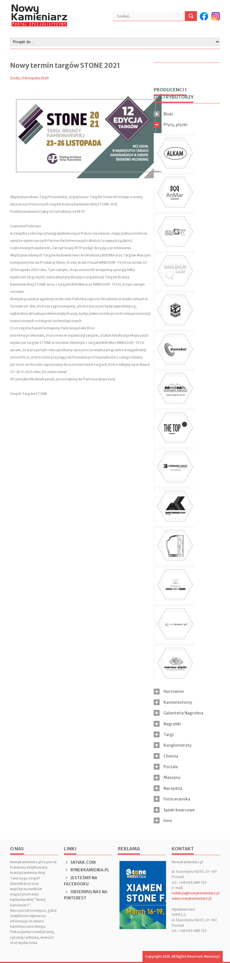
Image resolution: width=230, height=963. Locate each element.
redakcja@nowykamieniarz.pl (195, 893)
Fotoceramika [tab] (177, 799)
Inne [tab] (168, 820)
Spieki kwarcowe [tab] (179, 809)
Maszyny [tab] (172, 777)
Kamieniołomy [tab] (178, 702)
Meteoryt (212, 956)
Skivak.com (83, 862)
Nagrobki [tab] (172, 723)
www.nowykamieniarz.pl (191, 898)
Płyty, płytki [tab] (175, 124)
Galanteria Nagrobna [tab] (183, 713)
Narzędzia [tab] (173, 788)
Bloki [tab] (168, 114)
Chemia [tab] (171, 756)
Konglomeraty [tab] (178, 745)
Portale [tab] (171, 766)
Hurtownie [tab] (174, 691)
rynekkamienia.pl (89, 869)
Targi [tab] (169, 734)
